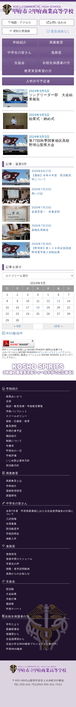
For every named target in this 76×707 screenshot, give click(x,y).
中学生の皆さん (19, 52)
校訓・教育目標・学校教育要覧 (24, 406)
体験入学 (11, 538)
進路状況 (11, 554)
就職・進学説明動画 (18, 568)
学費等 (10, 445)
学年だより (12, 624)
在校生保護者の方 (56, 63)
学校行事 (11, 599)
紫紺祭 (10, 603)
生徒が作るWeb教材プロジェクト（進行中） (32, 643)
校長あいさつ (14, 396)
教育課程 (11, 426)
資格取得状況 (14, 490)
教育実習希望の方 (38, 71)
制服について (14, 440)
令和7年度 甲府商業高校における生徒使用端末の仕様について (40, 512)
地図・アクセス (21, 22)
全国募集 (11, 523)
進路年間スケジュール (19, 559)
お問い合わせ (57, 22)
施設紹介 (11, 436)
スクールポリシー (16, 416)
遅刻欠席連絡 (21, 31)
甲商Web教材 (14, 649)
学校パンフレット (16, 411)
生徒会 (19, 63)
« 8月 (17, 326)
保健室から (12, 634)
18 (38, 307)
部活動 (10, 589)
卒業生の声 (12, 563)
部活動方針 (12, 465)
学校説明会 (12, 533)
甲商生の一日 (14, 450)
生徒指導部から (15, 639)
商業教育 (56, 42)
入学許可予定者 (38, 81)
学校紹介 (20, 42)
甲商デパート (14, 608)
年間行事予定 (14, 430)
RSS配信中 (14, 333)
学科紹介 (11, 485)
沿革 (8, 401)
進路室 (56, 52)
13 (58, 301)
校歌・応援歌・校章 (18, 421)
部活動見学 (12, 528)
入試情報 (11, 518)
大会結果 (11, 594)
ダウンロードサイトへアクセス (53, 352)
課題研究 (11, 495)
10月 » (58, 326)
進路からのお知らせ (18, 573)
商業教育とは (14, 480)
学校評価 (11, 455)
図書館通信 (12, 629)
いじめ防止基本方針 (18, 460)
